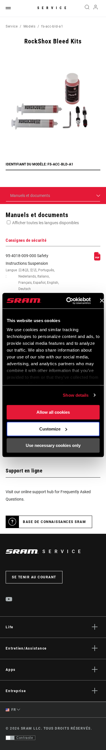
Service (53, 8)
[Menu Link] (8, 8)
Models (29, 26)
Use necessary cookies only (53, 445)
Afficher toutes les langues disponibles (45, 222)
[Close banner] (102, 301)
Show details (75, 395)
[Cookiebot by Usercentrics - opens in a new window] (68, 300)
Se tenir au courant (34, 577)
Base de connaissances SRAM (54, 522)
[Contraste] (10, 738)
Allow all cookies (53, 412)
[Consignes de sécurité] (97, 259)
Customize (49, 429)
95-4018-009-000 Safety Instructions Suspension (32, 275)
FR (13, 710)
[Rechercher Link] (87, 8)
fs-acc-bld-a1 (52, 26)
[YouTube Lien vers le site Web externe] (9, 600)
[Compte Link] (95, 8)
